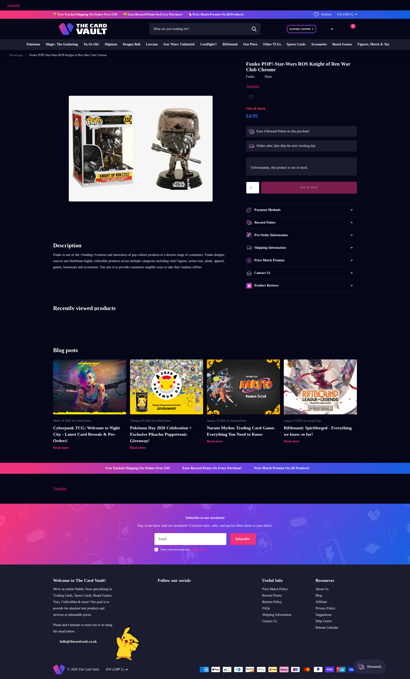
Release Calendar (327, 627)
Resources (325, 580)
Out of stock (309, 187)
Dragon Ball (131, 44)
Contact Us (269, 621)
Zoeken (254, 29)
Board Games (342, 44)
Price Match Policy (275, 589)
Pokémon (33, 44)
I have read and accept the (183, 549)
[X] (169, 591)
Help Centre (324, 621)
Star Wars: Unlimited (179, 44)
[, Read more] (328, 29)
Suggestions (323, 615)
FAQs (266, 608)
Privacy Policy (325, 608)
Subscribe (242, 539)
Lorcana (152, 44)
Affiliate (321, 602)
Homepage (16, 55)
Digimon (111, 44)
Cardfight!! (208, 44)
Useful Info (272, 580)
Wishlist (326, 14)
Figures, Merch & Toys (374, 44)
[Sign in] (341, 29)
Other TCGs (272, 44)
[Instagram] (159, 592)
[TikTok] (179, 592)
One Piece (250, 44)
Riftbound (230, 44)
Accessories (319, 44)
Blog (319, 595)
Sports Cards (296, 44)
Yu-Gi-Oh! (91, 44)
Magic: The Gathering (62, 44)
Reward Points (272, 595)
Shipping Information (276, 615)
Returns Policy (272, 602)
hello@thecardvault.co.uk (78, 641)
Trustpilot (13, 5)
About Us (322, 589)
